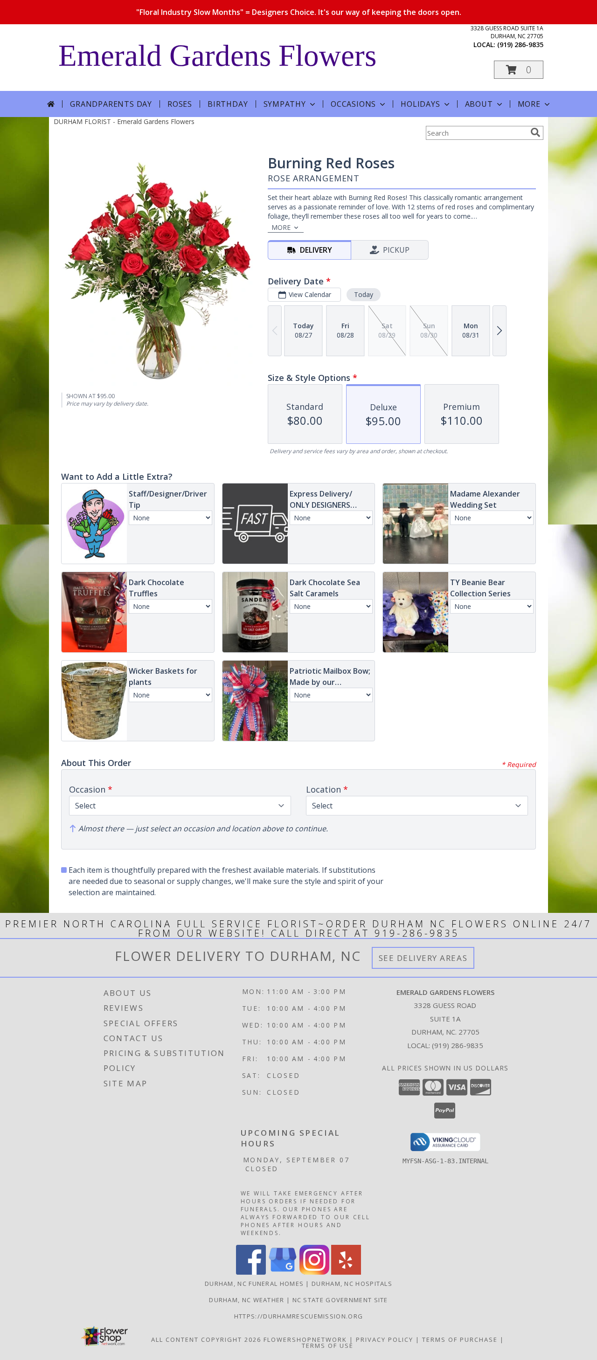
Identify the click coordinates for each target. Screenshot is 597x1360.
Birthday (228, 104)
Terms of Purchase (460, 1339)
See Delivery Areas (423, 958)
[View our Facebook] (251, 1272)
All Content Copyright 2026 (206, 1339)
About (479, 104)
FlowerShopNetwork (305, 1339)
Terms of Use (328, 1345)
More (529, 104)
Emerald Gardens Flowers (217, 55)
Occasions (353, 104)
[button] (518, 70)
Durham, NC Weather (246, 1300)
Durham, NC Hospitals (352, 1283)
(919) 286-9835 (520, 44)
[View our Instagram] (314, 1272)
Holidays (420, 104)
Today (363, 294)
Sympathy (285, 104)
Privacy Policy (384, 1339)
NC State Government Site (340, 1300)
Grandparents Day (111, 104)
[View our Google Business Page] (283, 1272)
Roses (179, 104)
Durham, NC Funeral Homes (254, 1283)
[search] (535, 132)
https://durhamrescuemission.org (298, 1316)
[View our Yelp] (346, 1272)
